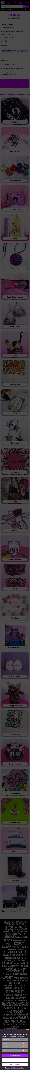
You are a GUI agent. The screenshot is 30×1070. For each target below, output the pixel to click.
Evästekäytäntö (9, 1068)
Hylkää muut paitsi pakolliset (15, 1060)
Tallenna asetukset (15, 1064)
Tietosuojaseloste (19, 1068)
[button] (27, 1031)
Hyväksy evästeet (15, 1055)
